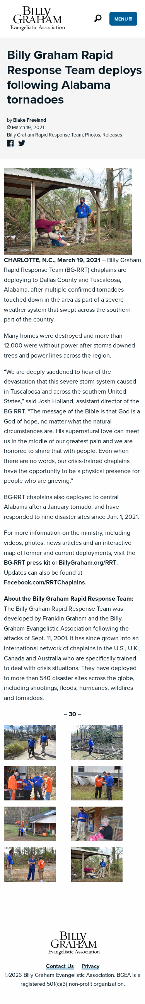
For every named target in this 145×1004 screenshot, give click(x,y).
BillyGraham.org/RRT (87, 562)
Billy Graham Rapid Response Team (45, 134)
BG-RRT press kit (27, 562)
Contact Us (60, 966)
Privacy (90, 966)
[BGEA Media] (36, 19)
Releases (112, 134)
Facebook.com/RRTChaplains (44, 582)
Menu (121, 19)
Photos (92, 134)
